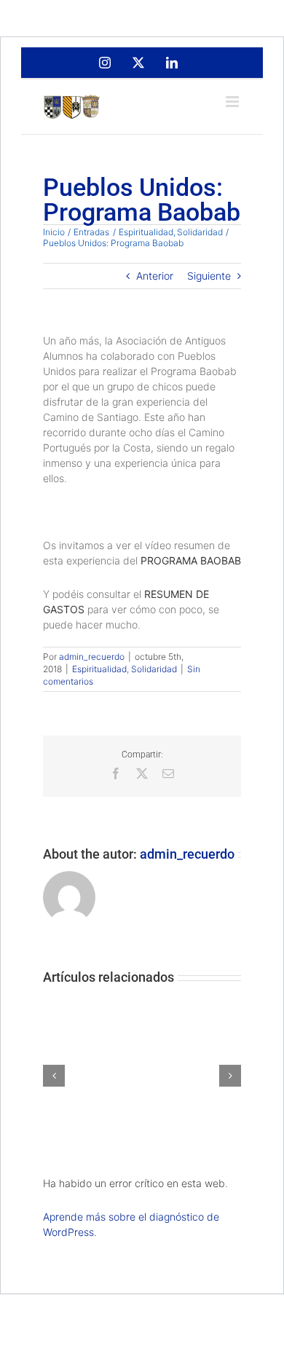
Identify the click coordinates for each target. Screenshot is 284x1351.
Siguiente (209, 275)
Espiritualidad (99, 668)
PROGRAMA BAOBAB (191, 560)
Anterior (154, 275)
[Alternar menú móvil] (233, 101)
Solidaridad (154, 668)
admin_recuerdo (92, 656)
